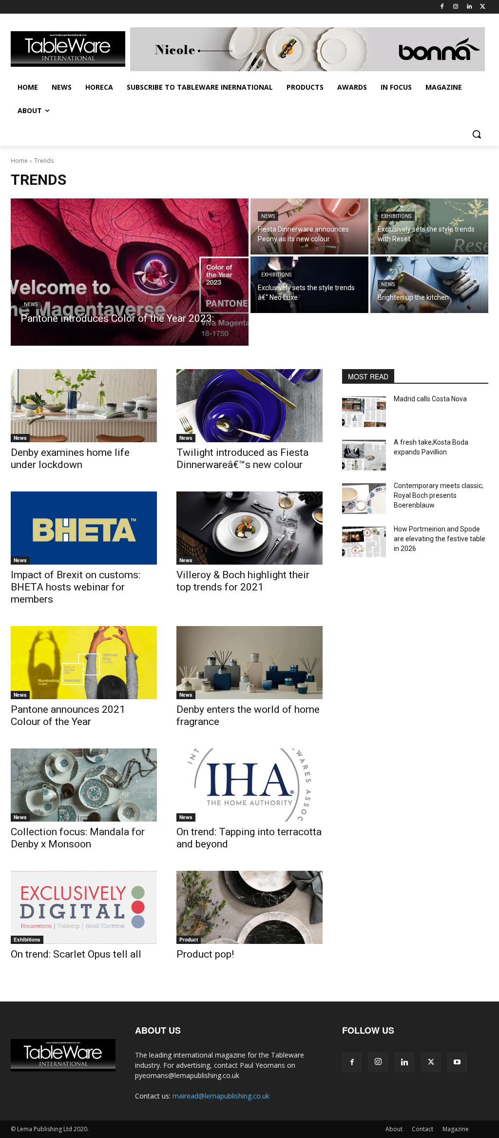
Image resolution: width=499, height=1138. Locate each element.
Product (188, 939)
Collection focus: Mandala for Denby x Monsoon (78, 838)
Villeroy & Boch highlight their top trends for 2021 (242, 581)
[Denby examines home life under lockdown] (84, 405)
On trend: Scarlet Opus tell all (76, 954)
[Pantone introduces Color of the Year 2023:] (130, 272)
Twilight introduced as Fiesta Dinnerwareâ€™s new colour (242, 459)
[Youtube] (457, 1062)
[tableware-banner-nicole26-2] (309, 49)
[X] (482, 7)
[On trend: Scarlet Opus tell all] (84, 907)
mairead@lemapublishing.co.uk (221, 1095)
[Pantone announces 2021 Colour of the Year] (84, 662)
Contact (422, 1129)
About (394, 1129)
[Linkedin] (469, 7)
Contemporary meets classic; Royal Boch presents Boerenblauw (438, 495)
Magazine (455, 1129)
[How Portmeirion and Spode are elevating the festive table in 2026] (364, 542)
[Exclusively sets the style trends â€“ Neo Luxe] (309, 284)
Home (19, 161)
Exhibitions (396, 216)
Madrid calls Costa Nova (430, 399)
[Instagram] (455, 7)
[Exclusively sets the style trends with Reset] (429, 226)
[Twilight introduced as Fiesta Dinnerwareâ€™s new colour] (249, 405)
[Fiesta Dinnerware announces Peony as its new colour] (309, 226)
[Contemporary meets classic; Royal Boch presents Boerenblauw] (364, 498)
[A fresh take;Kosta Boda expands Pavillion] (364, 455)
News (31, 304)
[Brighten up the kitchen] (429, 284)
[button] (476, 134)
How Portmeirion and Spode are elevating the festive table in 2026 (439, 538)
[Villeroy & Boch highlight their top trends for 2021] (249, 528)
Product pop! (205, 954)
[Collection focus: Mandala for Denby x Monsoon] (84, 785)
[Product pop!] (249, 907)
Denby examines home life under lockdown (70, 459)
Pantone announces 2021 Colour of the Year (68, 715)
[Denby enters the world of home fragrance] (249, 662)
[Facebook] (442, 7)
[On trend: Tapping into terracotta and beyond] (249, 785)
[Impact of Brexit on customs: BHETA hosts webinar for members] (84, 528)
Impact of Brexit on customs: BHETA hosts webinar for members (75, 587)
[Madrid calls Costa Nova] (364, 411)
